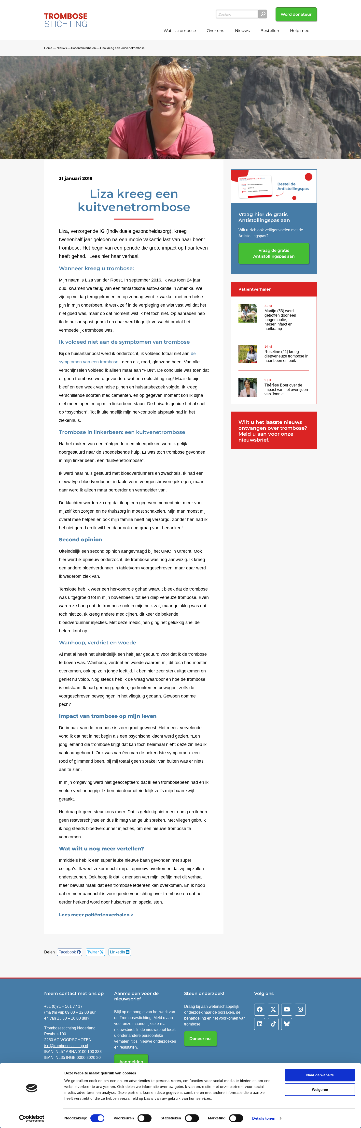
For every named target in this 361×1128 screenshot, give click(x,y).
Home (48, 48)
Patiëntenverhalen (83, 48)
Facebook (67, 952)
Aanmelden (131, 1061)
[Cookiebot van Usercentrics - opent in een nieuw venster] (31, 1118)
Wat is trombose (180, 30)
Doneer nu (200, 1038)
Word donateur (296, 14)
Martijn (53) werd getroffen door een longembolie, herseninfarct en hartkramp (280, 320)
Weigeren (320, 1089)
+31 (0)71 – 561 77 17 (63, 1006)
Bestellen (270, 30)
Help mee (299, 30)
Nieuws (242, 30)
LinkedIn (118, 952)
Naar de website (320, 1075)
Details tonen (263, 1118)
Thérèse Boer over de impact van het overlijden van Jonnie (286, 389)
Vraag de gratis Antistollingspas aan (274, 253)
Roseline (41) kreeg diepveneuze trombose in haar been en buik (286, 356)
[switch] (145, 1118)
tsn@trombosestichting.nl (66, 1046)
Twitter (93, 952)
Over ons (215, 30)
